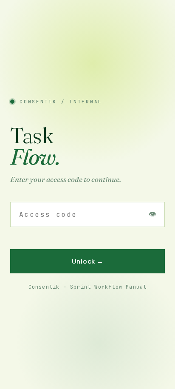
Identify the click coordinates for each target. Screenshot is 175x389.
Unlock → (88, 261)
